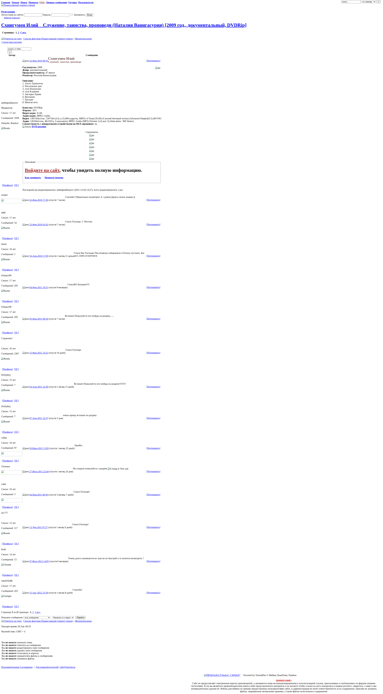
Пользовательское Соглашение (17, 667)
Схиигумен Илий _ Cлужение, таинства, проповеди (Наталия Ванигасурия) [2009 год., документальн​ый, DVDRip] (124, 25)
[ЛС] (16, 185)
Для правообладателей (46, 667)
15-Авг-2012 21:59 (38, 592)
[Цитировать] (153, 60)
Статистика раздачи (12, 42)
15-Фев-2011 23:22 (38, 353)
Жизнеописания (83, 38)
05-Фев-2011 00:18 (38, 319)
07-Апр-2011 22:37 (38, 418)
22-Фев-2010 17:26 (38, 200)
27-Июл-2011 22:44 (39, 471)
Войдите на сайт (42, 170)
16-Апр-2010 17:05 (38, 256)
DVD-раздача (39, 126)
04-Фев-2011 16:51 (38, 287)
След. (23, 32)
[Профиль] (7, 185)
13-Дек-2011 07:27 (38, 527)
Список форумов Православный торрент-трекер (48, 38)
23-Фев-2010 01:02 (38, 224)
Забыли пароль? (12, 17)
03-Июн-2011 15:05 (39, 448)
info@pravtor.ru (67, 667)
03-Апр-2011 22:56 (38, 387)
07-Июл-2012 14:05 (39, 561)
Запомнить (79, 14)
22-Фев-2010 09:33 (38, 61)
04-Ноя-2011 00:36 (38, 494)
